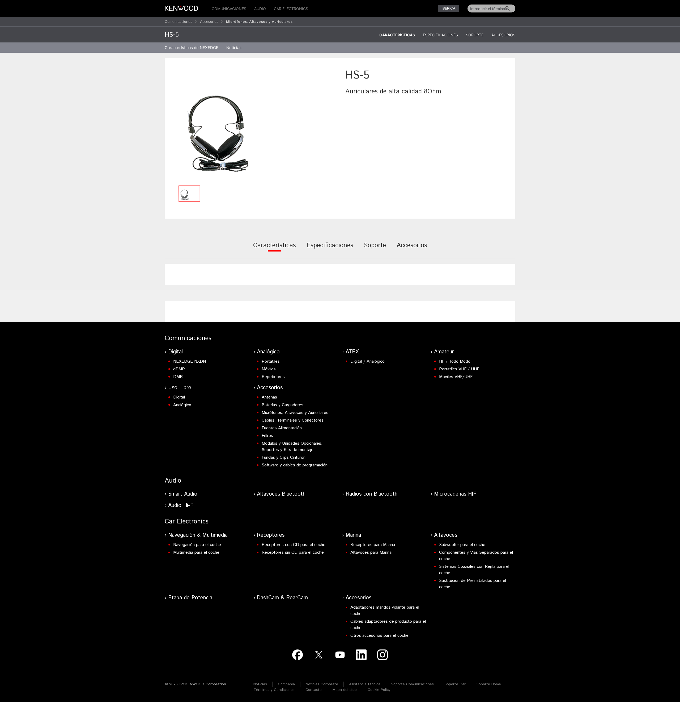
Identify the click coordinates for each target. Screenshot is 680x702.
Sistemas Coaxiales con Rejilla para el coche (474, 570)
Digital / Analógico (367, 361)
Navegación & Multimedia (198, 535)
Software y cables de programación (295, 465)
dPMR (179, 369)
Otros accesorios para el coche (379, 635)
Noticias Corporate (322, 684)
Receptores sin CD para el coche (293, 552)
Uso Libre (179, 388)
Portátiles (271, 361)
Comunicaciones (229, 8)
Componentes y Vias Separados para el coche (476, 555)
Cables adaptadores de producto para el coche (388, 624)
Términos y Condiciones (274, 689)
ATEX (352, 352)
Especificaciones (440, 35)
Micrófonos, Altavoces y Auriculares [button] (259, 21)
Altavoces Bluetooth (281, 494)
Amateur (444, 352)
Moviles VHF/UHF (456, 377)
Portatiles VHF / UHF (459, 369)
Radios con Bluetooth (371, 494)
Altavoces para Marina (371, 552)
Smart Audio (182, 494)
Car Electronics (291, 8)
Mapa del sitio (345, 689)
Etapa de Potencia (190, 598)
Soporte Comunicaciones (412, 684)
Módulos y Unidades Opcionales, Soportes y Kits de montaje (292, 446)
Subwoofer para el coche (462, 545)
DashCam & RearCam (282, 598)
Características (397, 35)
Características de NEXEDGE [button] (191, 47)
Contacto (313, 689)
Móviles (269, 369)
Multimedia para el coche (196, 552)
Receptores (270, 535)
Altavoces (445, 535)
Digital (175, 352)
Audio (260, 8)
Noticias (233, 47)
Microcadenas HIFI (456, 494)
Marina (353, 535)
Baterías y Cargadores (282, 405)
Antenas (269, 397)
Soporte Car (455, 684)
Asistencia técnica (364, 684)
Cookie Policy (379, 689)
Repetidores (273, 377)
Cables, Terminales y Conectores (293, 420)
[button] (252, 125)
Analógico (268, 352)
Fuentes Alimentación (282, 428)
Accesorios (209, 21)
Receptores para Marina (372, 545)
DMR (178, 377)
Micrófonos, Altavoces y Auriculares (295, 413)
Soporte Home (489, 684)
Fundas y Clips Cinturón (283, 457)
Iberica (448, 8)
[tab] (274, 249)
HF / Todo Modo (454, 361)
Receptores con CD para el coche (293, 545)
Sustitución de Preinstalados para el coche (472, 584)
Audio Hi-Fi (181, 505)
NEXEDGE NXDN (189, 361)
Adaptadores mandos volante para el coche (384, 610)
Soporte (474, 35)
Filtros (267, 436)
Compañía (286, 684)
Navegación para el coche (197, 545)
